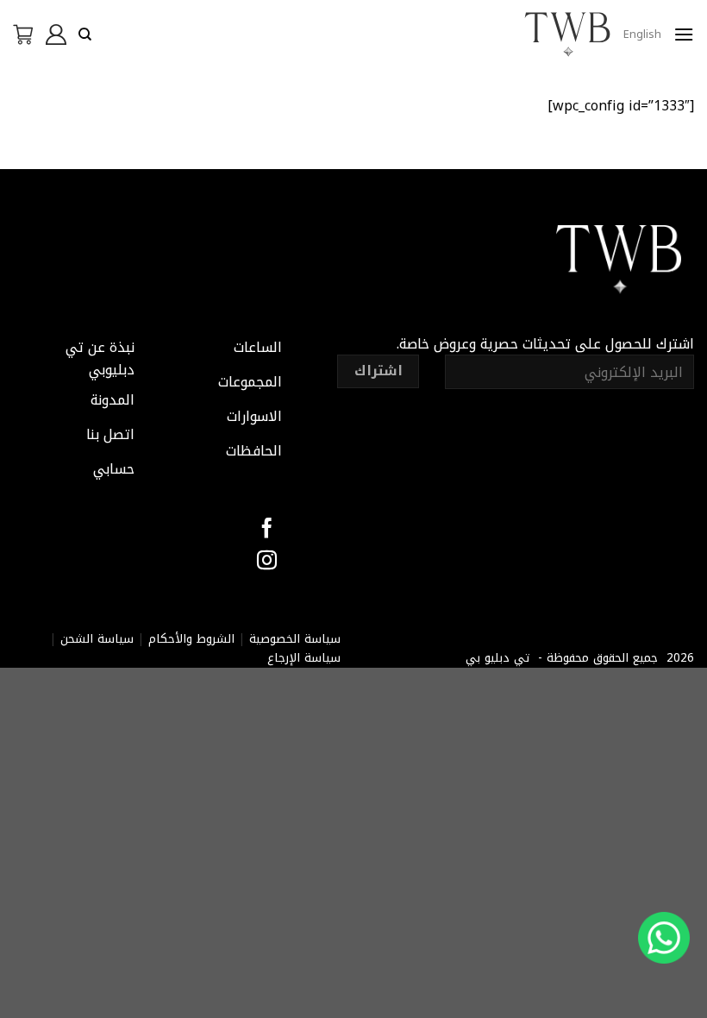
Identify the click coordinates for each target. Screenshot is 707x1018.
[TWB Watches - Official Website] (567, 34)
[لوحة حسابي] (56, 34)
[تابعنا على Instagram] (267, 561)
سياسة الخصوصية (295, 639)
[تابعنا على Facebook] (267, 529)
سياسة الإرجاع (304, 658)
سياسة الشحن (97, 639)
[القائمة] (683, 34)
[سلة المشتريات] (23, 34)
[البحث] (84, 34)
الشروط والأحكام (191, 639)
